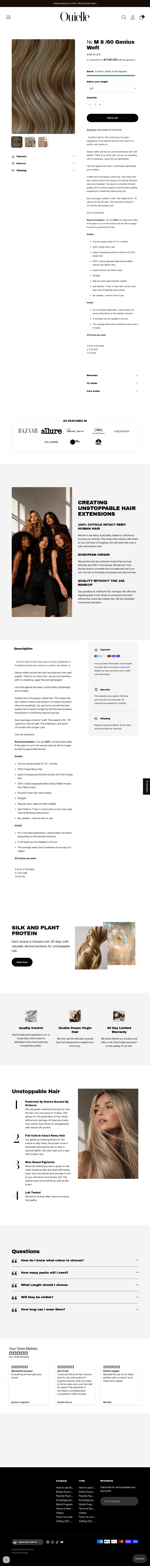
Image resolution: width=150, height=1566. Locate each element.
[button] (112, 59)
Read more (22, 962)
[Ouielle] (75, 17)
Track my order (64, 1516)
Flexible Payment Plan (68, 1495)
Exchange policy (65, 1500)
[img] (76, 1353)
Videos (60, 1512)
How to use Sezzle (66, 1487)
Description (23, 648)
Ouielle (30, 1549)
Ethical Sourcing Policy (68, 1491)
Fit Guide (92, 383)
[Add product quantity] (100, 104)
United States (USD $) (27, 1542)
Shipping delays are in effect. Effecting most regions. (75, 3)
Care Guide (93, 391)
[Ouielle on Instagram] (52, 1542)
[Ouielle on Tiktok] (57, 1542)
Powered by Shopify (20, 1553)
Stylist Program (64, 1504)
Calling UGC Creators (68, 1521)
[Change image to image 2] (30, 142)
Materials (92, 375)
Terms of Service (65, 1508)
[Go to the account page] (133, 17)
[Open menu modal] (8, 17)
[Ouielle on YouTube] (62, 1542)
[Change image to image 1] (17, 142)
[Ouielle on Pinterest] (48, 1542)
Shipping (91, 129)
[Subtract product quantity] (90, 104)
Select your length (97, 82)
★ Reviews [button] (147, 786)
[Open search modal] (124, 17)
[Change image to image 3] (43, 142)
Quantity (92, 97)
